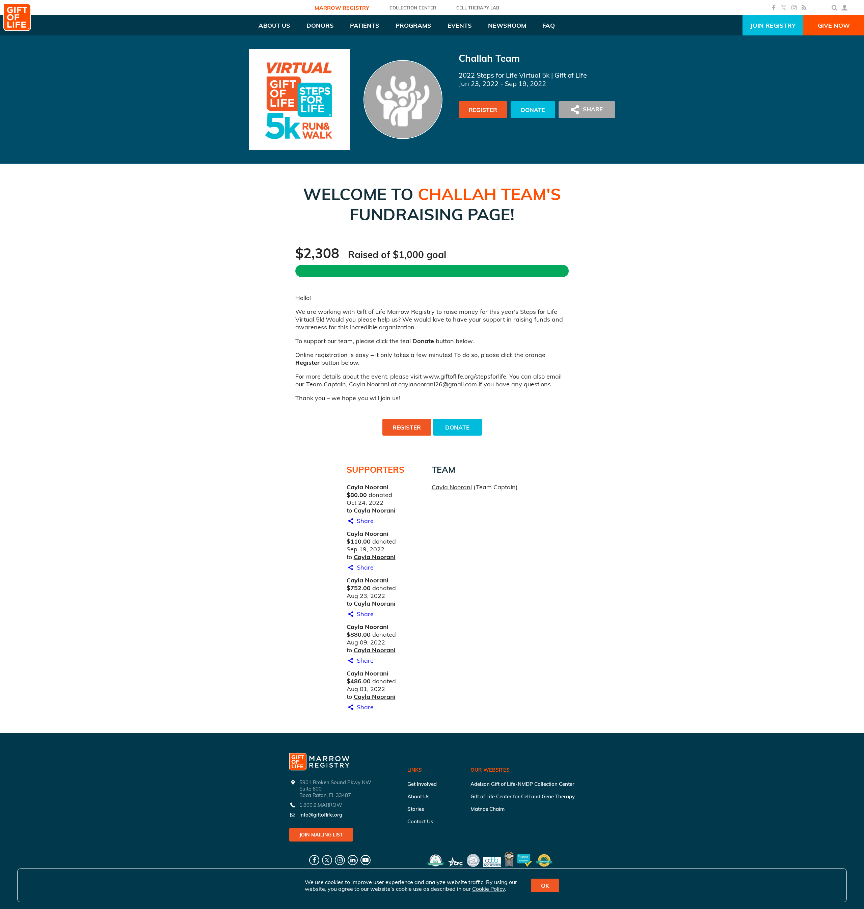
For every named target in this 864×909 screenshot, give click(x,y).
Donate (533, 109)
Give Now (834, 25)
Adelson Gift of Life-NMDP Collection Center (522, 784)
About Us (418, 796)
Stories (415, 809)
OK (545, 885)
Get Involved (422, 784)
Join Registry (772, 25)
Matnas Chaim (487, 809)
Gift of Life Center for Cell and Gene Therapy (522, 796)
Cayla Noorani (375, 510)
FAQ (548, 25)
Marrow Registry (342, 7)
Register (483, 109)
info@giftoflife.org (320, 814)
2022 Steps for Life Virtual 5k (504, 75)
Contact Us (420, 821)
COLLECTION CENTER (412, 7)
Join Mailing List (321, 835)
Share (364, 521)
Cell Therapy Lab (477, 7)
